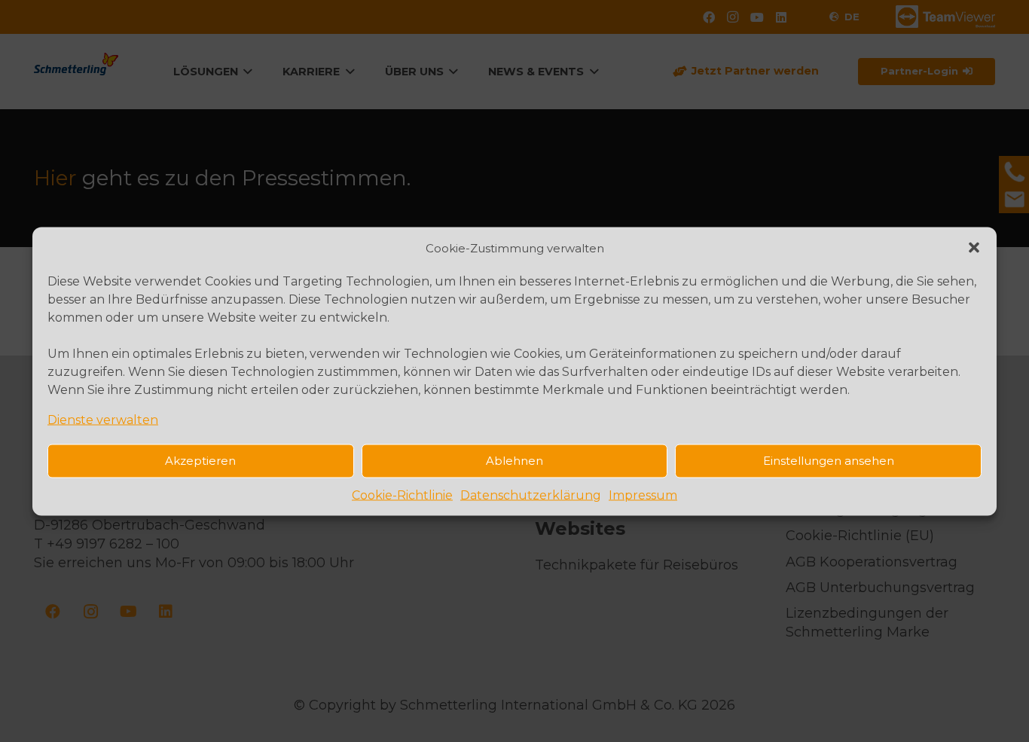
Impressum (643, 494)
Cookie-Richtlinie (402, 494)
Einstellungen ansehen (828, 460)
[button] (974, 247)
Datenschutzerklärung (530, 494)
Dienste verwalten (102, 419)
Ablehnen (514, 460)
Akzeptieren (200, 460)
